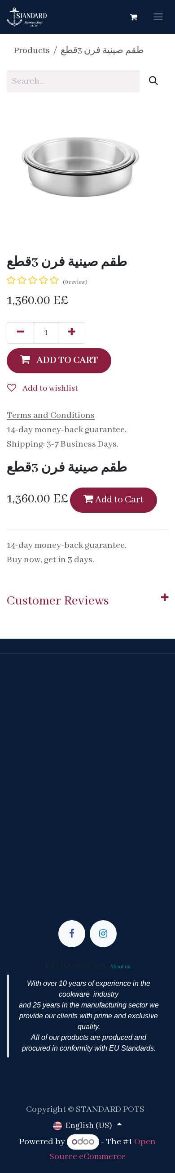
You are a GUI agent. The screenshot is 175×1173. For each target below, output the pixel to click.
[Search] (153, 81)
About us (120, 966)
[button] (59, 360)
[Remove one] (20, 333)
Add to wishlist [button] (49, 388)
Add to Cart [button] (118, 499)
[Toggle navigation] (158, 17)
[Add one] (71, 333)
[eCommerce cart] (134, 17)
